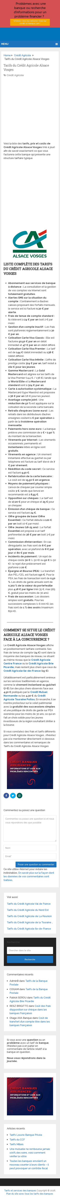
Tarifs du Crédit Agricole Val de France (29, 903)
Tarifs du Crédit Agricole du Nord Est (28, 910)
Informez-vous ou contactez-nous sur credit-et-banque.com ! (30, 22)
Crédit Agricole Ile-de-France (22, 670)
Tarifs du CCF (17, 1139)
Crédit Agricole (15, 75)
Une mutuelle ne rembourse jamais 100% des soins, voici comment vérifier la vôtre (30, 1153)
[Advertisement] (30, 111)
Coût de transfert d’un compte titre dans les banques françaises (30, 1022)
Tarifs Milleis (17, 1144)
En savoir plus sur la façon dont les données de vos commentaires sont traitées (29, 876)
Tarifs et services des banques (20, 1190)
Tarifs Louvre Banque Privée (26, 1134)
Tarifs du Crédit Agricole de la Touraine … (30, 922)
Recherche (30, 959)
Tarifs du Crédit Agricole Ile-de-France (29, 928)
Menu (4, 44)
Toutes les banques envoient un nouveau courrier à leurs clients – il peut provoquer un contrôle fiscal (29, 1165)
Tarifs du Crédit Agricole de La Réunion (29, 916)
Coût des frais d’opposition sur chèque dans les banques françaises (30, 1010)
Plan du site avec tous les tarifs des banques (29, 1194)
